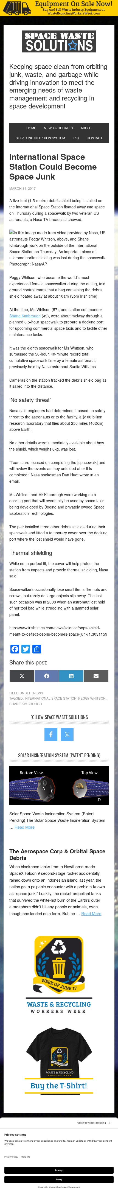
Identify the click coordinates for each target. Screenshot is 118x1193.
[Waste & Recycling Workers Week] (58, 975)
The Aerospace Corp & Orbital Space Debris (57, 854)
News (38, 693)
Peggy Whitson (92, 698)
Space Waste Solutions (59, 41)
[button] (59, 8)
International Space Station (50, 698)
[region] (59, 8)
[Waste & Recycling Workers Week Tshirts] (58, 1061)
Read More (25, 827)
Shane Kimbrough (25, 315)
